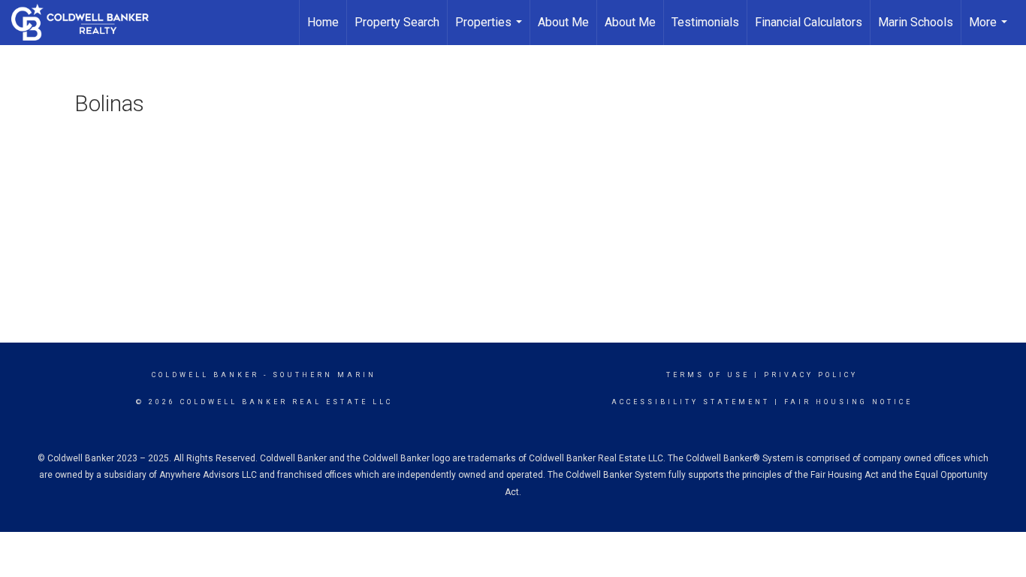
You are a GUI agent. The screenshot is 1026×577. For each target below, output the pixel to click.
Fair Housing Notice (848, 402)
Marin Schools (915, 22)
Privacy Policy (811, 375)
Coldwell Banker (205, 375)
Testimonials (705, 22)
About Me (563, 22)
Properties (490, 30)
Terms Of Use (708, 375)
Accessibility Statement (690, 402)
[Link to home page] (87, 22)
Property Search (397, 22)
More (990, 30)
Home (323, 22)
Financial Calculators (808, 22)
